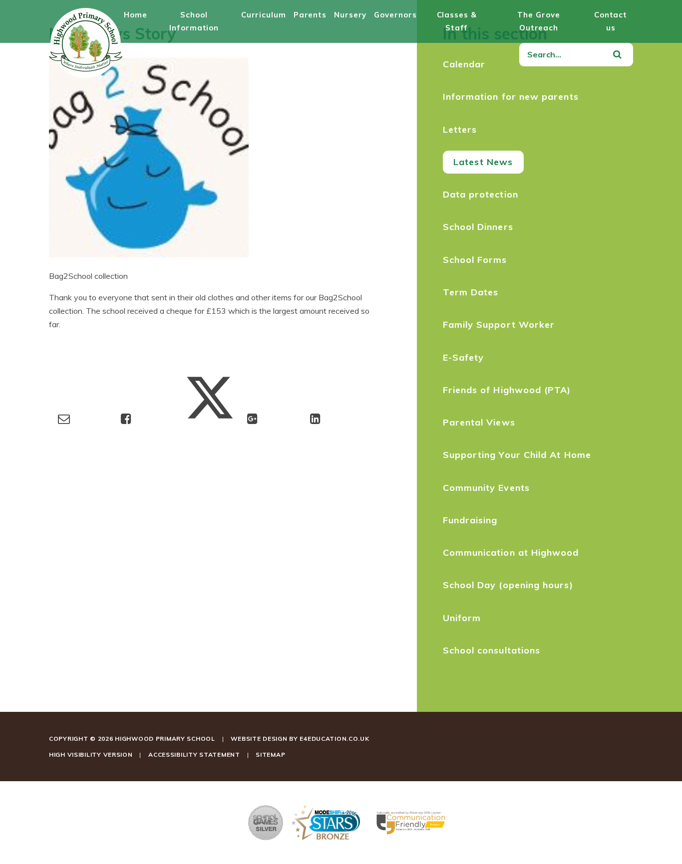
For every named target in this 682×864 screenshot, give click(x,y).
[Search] (617, 55)
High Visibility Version (91, 754)
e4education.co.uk (334, 738)
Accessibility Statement (194, 754)
